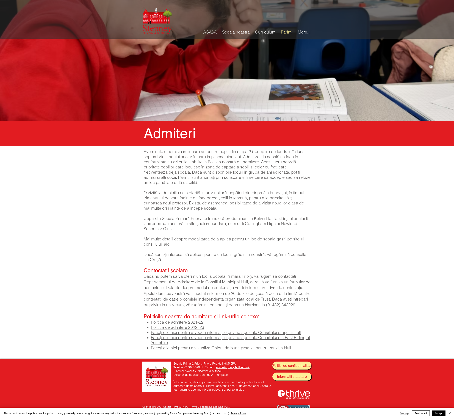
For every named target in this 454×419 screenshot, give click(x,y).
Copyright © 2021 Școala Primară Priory (165, 406)
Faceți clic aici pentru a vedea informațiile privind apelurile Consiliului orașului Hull (226, 332)
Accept (438, 413)
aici (167, 244)
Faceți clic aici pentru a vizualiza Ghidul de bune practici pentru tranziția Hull (221, 347)
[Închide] (450, 413)
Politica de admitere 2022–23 (177, 327)
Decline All (421, 413)
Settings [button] (404, 413)
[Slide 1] (227, 111)
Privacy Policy (238, 413)
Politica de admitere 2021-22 (177, 322)
